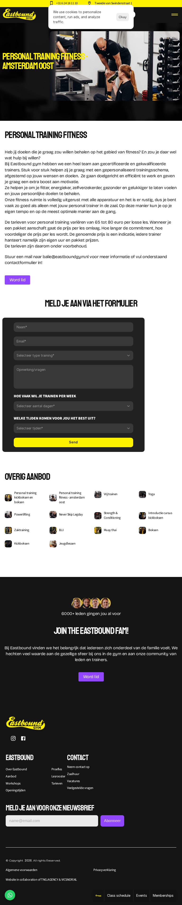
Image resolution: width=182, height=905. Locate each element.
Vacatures (73, 781)
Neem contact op (78, 767)
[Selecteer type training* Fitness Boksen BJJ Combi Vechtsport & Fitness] (73, 355)
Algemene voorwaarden (21, 870)
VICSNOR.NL (69, 879)
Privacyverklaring (104, 870)
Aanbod (11, 776)
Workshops (13, 783)
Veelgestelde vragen (80, 788)
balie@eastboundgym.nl (66, 256)
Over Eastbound (16, 769)
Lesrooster (58, 776)
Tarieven (57, 783)
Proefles (56, 769)
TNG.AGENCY (49, 879)
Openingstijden (15, 790)
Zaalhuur (73, 774)
